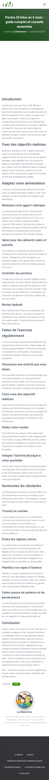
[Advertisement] (24, 66)
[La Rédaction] (24, 700)
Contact (30, 755)
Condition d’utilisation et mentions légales (24, 761)
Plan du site (24, 773)
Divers (16, 684)
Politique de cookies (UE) (35, 767)
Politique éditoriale (12, 767)
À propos (19, 755)
